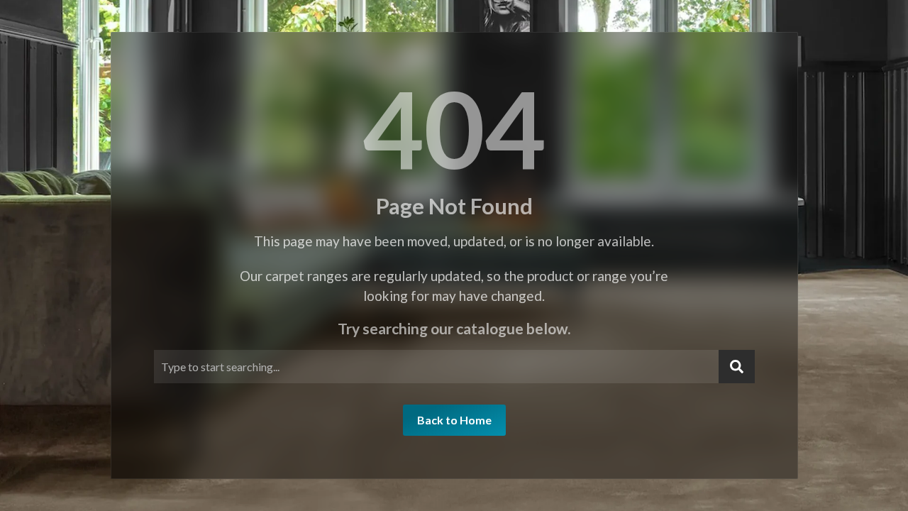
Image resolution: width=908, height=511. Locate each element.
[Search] (737, 366)
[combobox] (436, 366)
